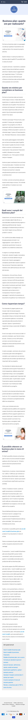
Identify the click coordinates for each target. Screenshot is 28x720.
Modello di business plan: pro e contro (14, 657)
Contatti (13, 706)
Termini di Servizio (8, 702)
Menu (4, 2)
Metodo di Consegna (20, 704)
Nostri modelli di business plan (12, 649)
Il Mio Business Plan (14, 711)
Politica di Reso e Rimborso (8, 704)
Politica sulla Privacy (18, 702)
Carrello (25, 1)
